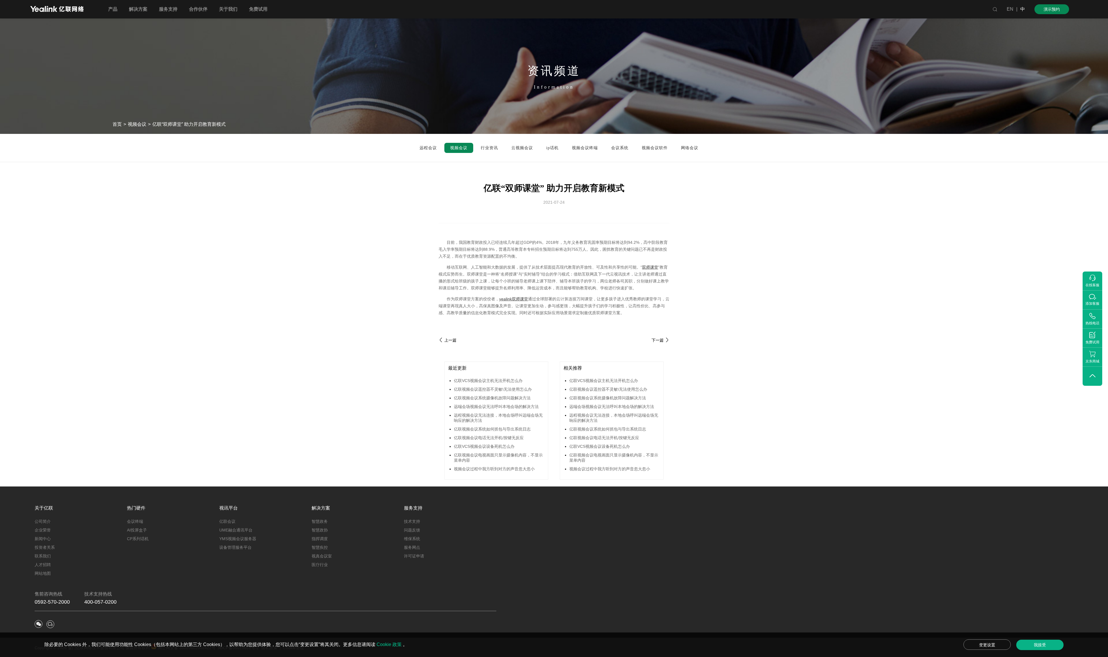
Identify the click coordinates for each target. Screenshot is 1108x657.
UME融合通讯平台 (235, 530)
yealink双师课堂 (513, 299)
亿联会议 (227, 521)
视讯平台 (228, 508)
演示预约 (1052, 9)
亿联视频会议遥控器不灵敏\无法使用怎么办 (493, 389)
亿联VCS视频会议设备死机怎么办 (484, 446)
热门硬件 (136, 508)
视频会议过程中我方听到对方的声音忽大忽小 (494, 469)
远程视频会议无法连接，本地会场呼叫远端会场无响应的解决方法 (498, 418)
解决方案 (321, 508)
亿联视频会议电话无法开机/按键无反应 (489, 437)
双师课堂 (650, 267)
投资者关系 (45, 547)
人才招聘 (43, 564)
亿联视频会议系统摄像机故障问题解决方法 (492, 398)
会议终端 (135, 521)
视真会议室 (322, 556)
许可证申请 (414, 556)
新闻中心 (43, 538)
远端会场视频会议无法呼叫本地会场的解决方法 (496, 406)
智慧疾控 (320, 547)
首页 (117, 124)
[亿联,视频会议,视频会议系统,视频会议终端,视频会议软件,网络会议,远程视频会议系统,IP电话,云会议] (57, 9)
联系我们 (43, 556)
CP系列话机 (138, 538)
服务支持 (413, 508)
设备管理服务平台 (235, 547)
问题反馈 (412, 530)
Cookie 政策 (390, 644)
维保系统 (412, 538)
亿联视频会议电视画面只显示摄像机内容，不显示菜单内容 (498, 458)
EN (1010, 9)
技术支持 (412, 521)
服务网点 (412, 547)
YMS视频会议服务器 (237, 538)
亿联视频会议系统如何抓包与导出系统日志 (492, 429)
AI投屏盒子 (137, 530)
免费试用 (258, 9)
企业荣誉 (43, 530)
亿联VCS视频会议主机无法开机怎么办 (488, 380)
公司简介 (43, 521)
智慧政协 (320, 530)
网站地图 (43, 573)
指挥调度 (320, 538)
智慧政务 (320, 521)
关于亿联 (44, 508)
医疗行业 (320, 564)
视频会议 (137, 124)
